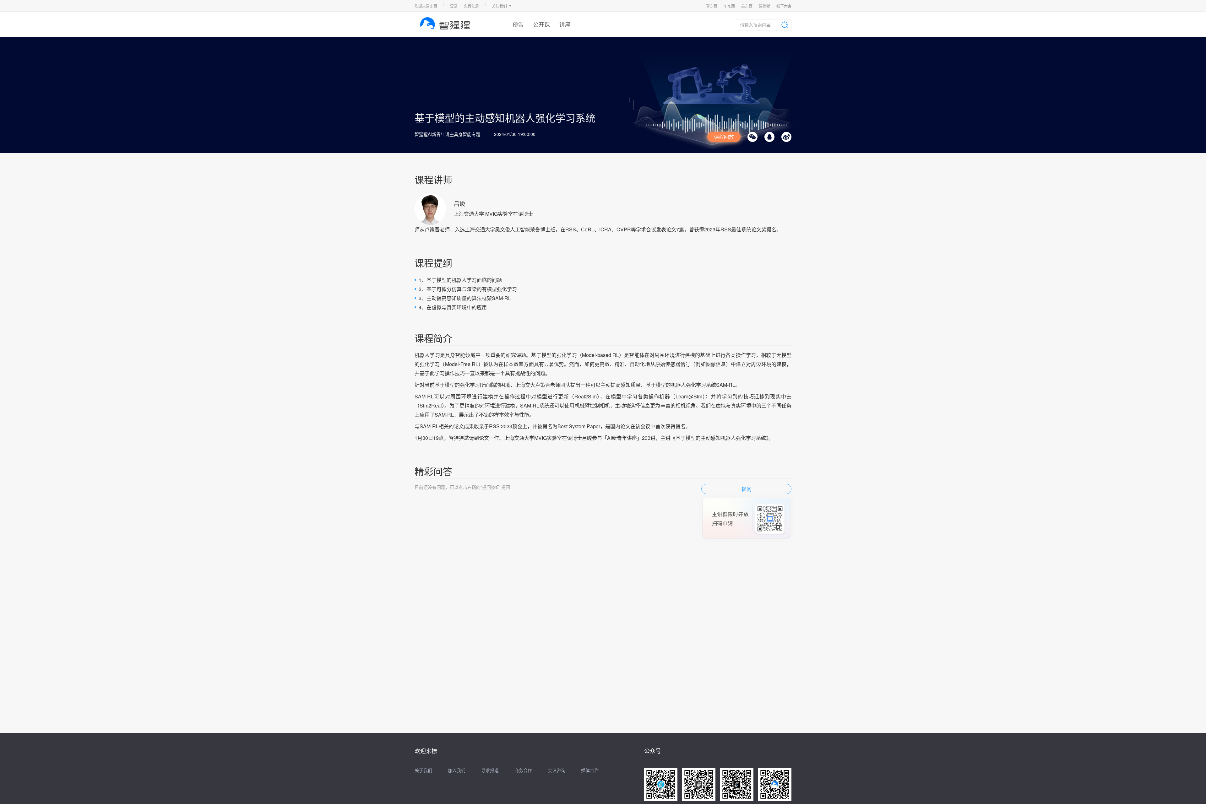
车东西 (729, 5)
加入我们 (456, 770)
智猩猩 (764, 5)
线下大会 (783, 5)
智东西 (711, 5)
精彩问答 (433, 471)
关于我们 (423, 770)
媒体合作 (590, 770)
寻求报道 (490, 770)
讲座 (565, 24)
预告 (518, 24)
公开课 (541, 24)
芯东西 (746, 5)
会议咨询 (556, 770)
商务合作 (523, 770)
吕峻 (459, 203)
